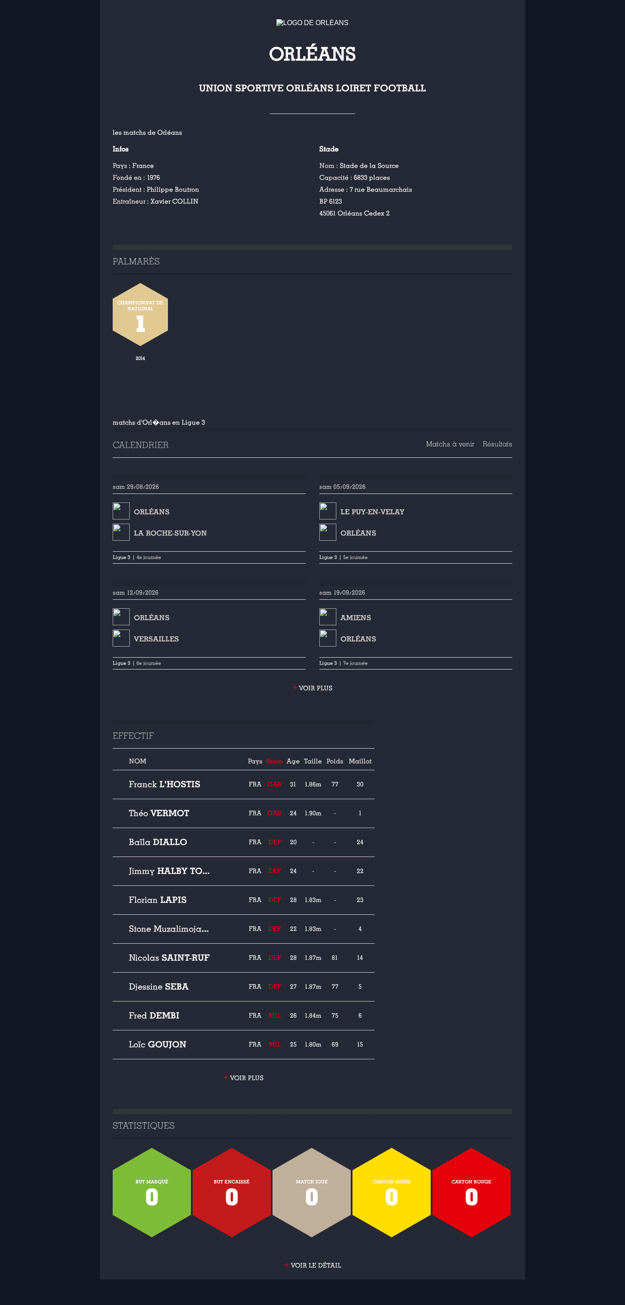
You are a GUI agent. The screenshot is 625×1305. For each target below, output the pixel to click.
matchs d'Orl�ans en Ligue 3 (159, 422)
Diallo (158, 842)
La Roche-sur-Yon (170, 533)
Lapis (158, 899)
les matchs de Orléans (147, 132)
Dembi (154, 1015)
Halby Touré (169, 871)
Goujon (158, 1044)
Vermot (159, 813)
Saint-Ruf (169, 957)
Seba (159, 986)
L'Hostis (164, 784)
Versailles (156, 639)
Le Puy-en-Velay (372, 512)
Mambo (169, 928)
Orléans (152, 512)
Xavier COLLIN (175, 201)
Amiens (356, 617)
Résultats (497, 444)
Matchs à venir (450, 444)
